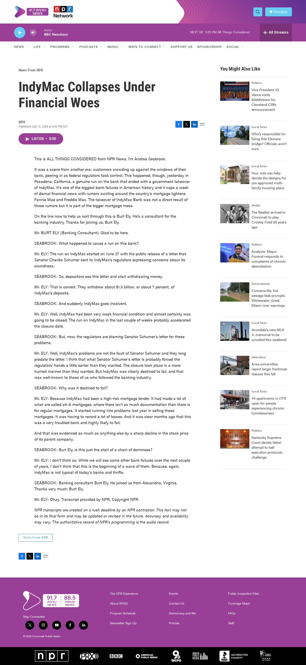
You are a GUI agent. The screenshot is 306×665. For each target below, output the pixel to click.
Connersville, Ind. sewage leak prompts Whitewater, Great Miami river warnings (268, 298)
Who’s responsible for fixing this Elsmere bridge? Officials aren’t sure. (269, 141)
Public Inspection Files (243, 593)
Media (256, 205)
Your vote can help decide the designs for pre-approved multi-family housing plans (269, 180)
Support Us (182, 46)
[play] (19, 32)
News (19, 46)
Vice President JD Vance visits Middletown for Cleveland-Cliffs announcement (265, 99)
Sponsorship (209, 46)
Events (173, 593)
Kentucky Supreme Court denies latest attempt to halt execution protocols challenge (267, 447)
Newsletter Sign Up (123, 623)
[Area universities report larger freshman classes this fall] (234, 365)
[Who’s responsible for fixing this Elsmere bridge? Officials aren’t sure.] (234, 135)
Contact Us (176, 603)
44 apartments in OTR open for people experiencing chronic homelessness (269, 406)
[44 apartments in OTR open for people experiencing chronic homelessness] (234, 399)
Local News (259, 127)
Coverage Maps (239, 603)
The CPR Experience (124, 593)
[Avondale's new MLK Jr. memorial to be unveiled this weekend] (234, 331)
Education (259, 357)
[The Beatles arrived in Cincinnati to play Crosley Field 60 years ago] (234, 213)
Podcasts (88, 46)
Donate (280, 11)
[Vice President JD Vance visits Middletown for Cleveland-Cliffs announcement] (234, 91)
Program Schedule (123, 613)
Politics (257, 83)
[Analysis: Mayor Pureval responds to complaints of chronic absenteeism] (234, 252)
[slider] (40, 32)
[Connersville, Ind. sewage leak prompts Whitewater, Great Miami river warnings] (234, 292)
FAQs (232, 613)
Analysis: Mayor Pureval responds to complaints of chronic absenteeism (269, 259)
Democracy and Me (182, 613)
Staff (231, 623)
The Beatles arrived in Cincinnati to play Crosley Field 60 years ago (269, 220)
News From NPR (31, 70)
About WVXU (119, 603)
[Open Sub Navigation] (27, 46)
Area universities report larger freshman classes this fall (269, 368)
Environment (261, 284)
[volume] (33, 33)
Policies (174, 623)
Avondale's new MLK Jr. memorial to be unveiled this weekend (269, 334)
